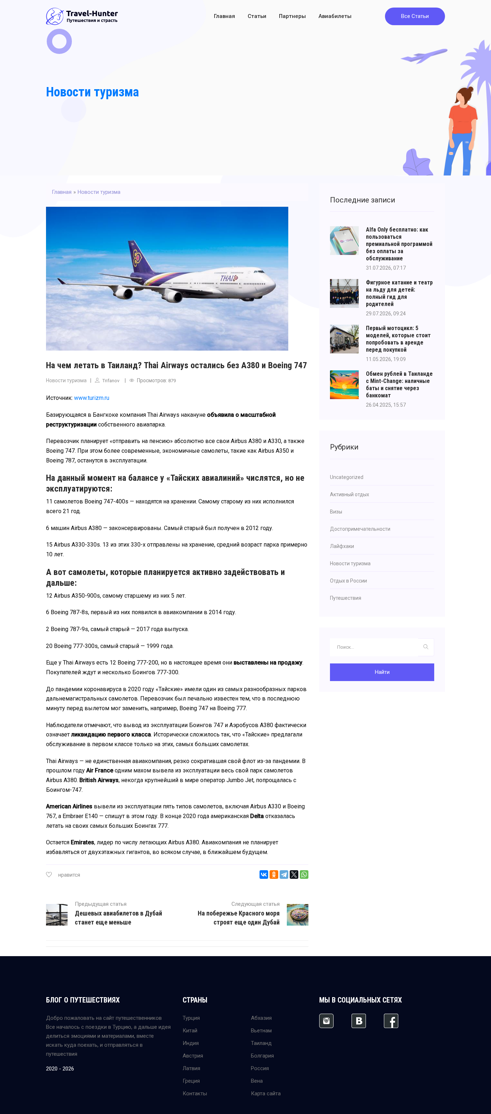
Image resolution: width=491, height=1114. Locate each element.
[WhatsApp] (304, 874)
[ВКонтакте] (264, 874)
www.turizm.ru (91, 397)
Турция (191, 1018)
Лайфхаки (342, 546)
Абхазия (261, 1018)
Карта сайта (266, 1093)
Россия (260, 1068)
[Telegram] (284, 874)
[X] (294, 874)
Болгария (262, 1056)
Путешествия (345, 598)
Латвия (191, 1068)
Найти (382, 672)
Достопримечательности (360, 529)
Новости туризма (92, 92)
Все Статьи (415, 16)
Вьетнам (261, 1030)
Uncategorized (346, 477)
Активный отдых (349, 494)
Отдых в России (348, 581)
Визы (336, 512)
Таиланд (261, 1043)
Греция (191, 1081)
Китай (190, 1030)
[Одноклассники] (274, 874)
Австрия (193, 1056)
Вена (257, 1081)
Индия (191, 1043)
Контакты (195, 1093)
